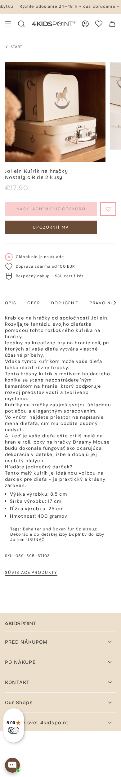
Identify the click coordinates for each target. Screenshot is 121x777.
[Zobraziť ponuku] (8, 24)
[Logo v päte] (20, 623)
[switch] (13, 730)
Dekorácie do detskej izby (38, 534)
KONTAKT (17, 682)
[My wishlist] (98, 23)
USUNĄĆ (35, 539)
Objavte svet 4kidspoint (37, 723)
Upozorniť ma (51, 227)
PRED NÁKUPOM (26, 642)
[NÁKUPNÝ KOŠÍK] (112, 24)
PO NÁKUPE (20, 662)
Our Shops (19, 702)
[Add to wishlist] (108, 209)
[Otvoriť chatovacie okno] (12, 765)
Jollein (17, 539)
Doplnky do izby (86, 534)
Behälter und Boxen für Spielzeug (60, 529)
